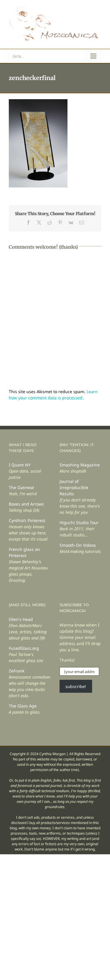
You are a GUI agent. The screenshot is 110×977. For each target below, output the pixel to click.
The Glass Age (23, 706)
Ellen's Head (21, 619)
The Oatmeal (21, 487)
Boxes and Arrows (26, 504)
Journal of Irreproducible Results (74, 487)
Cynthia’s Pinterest (27, 520)
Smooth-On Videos (78, 545)
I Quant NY (20, 465)
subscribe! (75, 686)
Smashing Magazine (80, 465)
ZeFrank (16, 671)
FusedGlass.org (24, 648)
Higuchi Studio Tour (79, 522)
